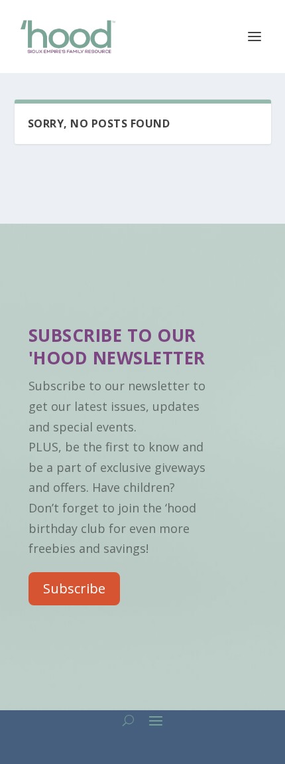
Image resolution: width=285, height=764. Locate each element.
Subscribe (74, 588)
